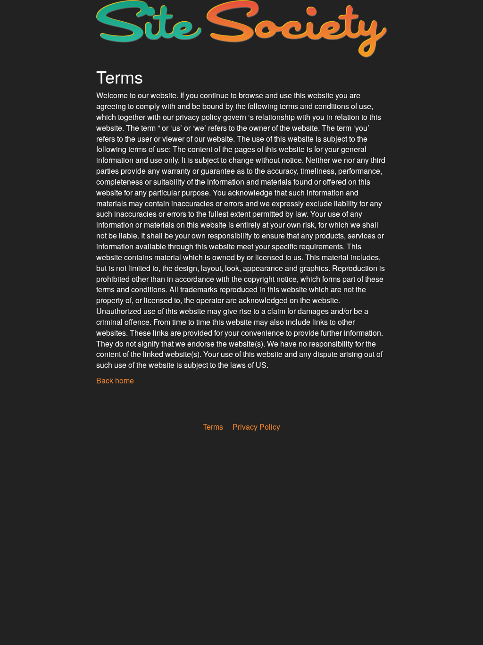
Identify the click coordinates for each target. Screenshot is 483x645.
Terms (213, 426)
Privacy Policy (256, 426)
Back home (115, 380)
